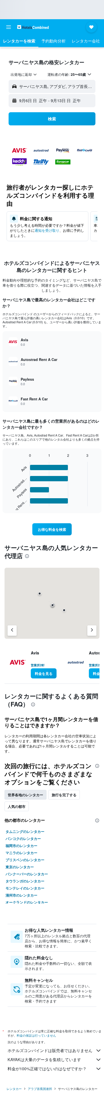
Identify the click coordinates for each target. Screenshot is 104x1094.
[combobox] (24, 74)
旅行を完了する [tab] (64, 794)
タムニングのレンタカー (25, 831)
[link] (52, 529)
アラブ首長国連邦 (40, 1088)
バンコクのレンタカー (23, 838)
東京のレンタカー (20, 866)
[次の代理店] (91, 630)
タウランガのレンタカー (25, 880)
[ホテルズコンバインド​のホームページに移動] (33, 27)
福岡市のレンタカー (21, 845)
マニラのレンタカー (21, 852)
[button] (8, 27)
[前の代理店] (12, 630)
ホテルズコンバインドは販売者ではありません (50, 1050)
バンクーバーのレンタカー (27, 873)
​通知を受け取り (47, 230)
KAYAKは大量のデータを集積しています (44, 1059)
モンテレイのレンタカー (25, 888)
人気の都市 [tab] (16, 806)
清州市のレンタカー (21, 895)
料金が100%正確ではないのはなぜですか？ (47, 1069)
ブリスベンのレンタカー (25, 859)
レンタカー (14, 1088)
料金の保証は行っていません (36, 1035)
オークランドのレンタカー (27, 902)
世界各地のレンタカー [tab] (25, 794)
